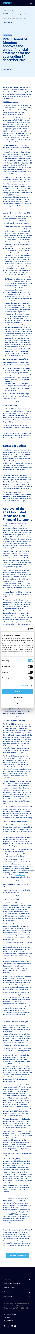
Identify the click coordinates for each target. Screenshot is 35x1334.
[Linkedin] (12, 1326)
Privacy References (8, 1320)
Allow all (17, 691)
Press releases (7, 10)
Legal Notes (7, 1317)
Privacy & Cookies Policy (10, 1314)
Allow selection (17, 697)
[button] (30, 1279)
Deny (17, 703)
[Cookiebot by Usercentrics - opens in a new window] (25, 629)
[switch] (30, 666)
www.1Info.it (20, 875)
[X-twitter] (9, 1326)
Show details (25, 685)
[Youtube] (15, 1326)
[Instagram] (5, 1326)
